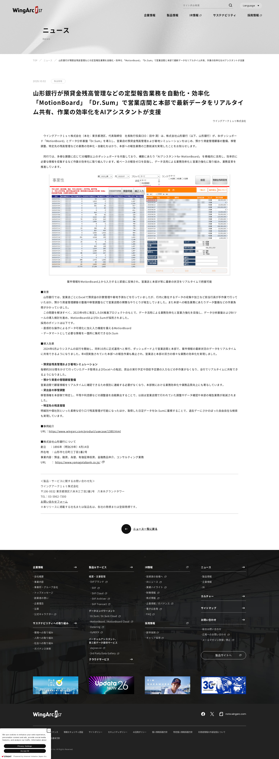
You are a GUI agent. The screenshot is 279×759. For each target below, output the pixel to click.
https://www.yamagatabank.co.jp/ (77, 462)
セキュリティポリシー (117, 732)
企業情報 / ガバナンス (158, 603)
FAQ (149, 614)
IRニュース (152, 581)
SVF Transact (99, 604)
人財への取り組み (43, 637)
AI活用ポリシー (139, 732)
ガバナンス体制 (42, 648)
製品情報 (172, 15)
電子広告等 (152, 608)
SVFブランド (97, 581)
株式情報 (151, 597)
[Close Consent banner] (49, 730)
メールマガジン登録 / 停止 (216, 639)
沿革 (36, 608)
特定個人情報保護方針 (183, 732)
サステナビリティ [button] (224, 15)
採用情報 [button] (253, 15)
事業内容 (39, 581)
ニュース (48, 60)
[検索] (230, 5)
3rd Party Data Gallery (103, 653)
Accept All (25, 751)
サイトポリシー (95, 732)
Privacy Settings (25, 746)
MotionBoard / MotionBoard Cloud (110, 621)
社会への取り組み (43, 643)
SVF (94, 587)
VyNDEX (95, 632)
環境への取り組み (43, 632)
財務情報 (151, 592)
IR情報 (194, 15)
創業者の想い (41, 597)
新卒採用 (151, 632)
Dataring (95, 626)
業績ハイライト (155, 587)
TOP (35, 60)
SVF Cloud (98, 593)
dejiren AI (96, 647)
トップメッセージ (43, 592)
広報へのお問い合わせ (214, 634)
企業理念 (39, 603)
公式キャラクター (43, 614)
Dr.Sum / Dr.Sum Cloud (104, 616)
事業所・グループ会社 (46, 587)
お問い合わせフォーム (54, 501)
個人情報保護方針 (160, 732)
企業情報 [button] (149, 15)
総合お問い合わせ (211, 629)
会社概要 (39, 576)
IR (203, 587)
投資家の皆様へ (155, 576)
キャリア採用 (153, 637)
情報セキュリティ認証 (73, 732)
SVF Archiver (99, 598)
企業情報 (207, 581)
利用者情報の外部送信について (211, 732)
